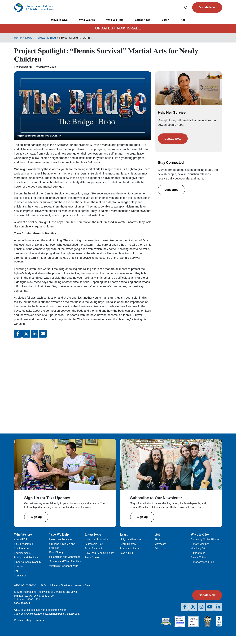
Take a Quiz (126, 553)
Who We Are (87, 19)
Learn (165, 19)
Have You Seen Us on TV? (100, 553)
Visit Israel (161, 548)
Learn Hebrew (128, 544)
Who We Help (114, 19)
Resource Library (130, 548)
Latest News (142, 19)
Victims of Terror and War (63, 566)
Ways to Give (59, 19)
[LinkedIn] (218, 607)
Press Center (92, 557)
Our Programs (22, 548)
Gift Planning (198, 553)
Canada (39, 620)
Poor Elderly (56, 552)
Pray (158, 539)
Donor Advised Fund (202, 562)
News (28, 37)
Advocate (160, 544)
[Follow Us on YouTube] (210, 607)
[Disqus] (82, 383)
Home (18, 37)
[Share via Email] (43, 334)
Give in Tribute (199, 557)
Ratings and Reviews (26, 557)
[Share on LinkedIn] (34, 334)
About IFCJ (20, 539)
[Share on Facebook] (18, 334)
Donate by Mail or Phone (205, 539)
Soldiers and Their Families (65, 561)
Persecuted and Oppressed (64, 557)
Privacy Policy (22, 620)
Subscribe (171, 189)
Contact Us (20, 575)
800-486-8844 (22, 603)
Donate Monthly (200, 544)
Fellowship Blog (46, 37)
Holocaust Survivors (60, 539)
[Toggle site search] (185, 7)
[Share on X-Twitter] (26, 334)
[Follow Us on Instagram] (201, 607)
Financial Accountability (27, 562)
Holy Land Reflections (97, 539)
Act (183, 19)
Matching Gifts (199, 548)
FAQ (16, 571)
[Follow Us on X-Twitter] (193, 607)
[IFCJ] (35, 7)
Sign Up (36, 516)
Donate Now (207, 7)
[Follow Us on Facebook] (185, 607)
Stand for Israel (93, 548)
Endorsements (22, 553)
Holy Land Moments (131, 539)
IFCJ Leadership (23, 544)
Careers (18, 566)
